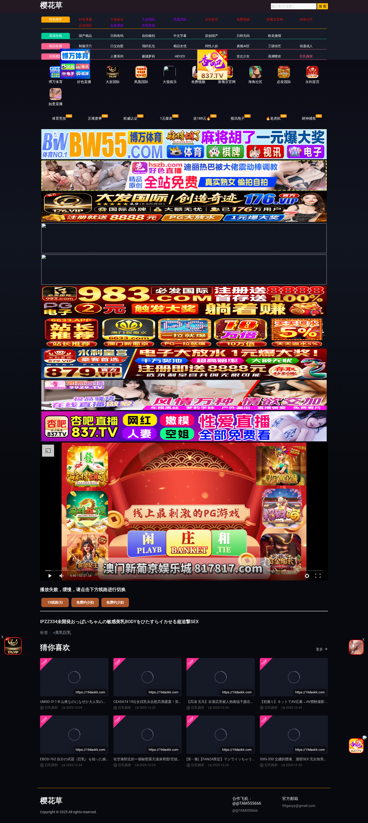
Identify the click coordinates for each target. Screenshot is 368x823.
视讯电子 (238, 118)
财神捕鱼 (309, 118)
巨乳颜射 (306, 56)
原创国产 (211, 36)
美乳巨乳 (63, 632)
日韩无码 (243, 36)
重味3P (85, 56)
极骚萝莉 (148, 56)
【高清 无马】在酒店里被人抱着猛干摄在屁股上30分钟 (229, 702)
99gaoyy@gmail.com (298, 806)
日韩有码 (116, 36)
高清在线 (55, 36)
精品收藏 (55, 46)
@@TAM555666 (245, 810)
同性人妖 (211, 46)
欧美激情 (274, 36)
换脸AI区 (243, 46)
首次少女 (243, 56)
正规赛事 (95, 118)
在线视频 (55, 56)
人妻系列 (116, 56)
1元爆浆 (166, 118)
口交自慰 (116, 46)
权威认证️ (130, 118)
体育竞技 (59, 118)
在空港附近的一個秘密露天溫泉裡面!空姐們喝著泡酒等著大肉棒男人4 (167, 759)
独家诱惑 (211, 56)
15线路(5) (55, 602)
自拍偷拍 (148, 36)
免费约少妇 (85, 602)
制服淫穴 (85, 46)
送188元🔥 (202, 118)
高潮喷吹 (274, 56)
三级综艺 (274, 46)
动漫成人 (306, 46)
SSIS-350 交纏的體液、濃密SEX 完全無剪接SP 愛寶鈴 (301, 759)
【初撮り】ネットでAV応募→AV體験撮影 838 (295, 702)
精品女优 (180, 46)
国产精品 (85, 36)
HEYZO (180, 56)
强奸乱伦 (148, 46)
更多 (319, 649)
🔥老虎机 (273, 118)
